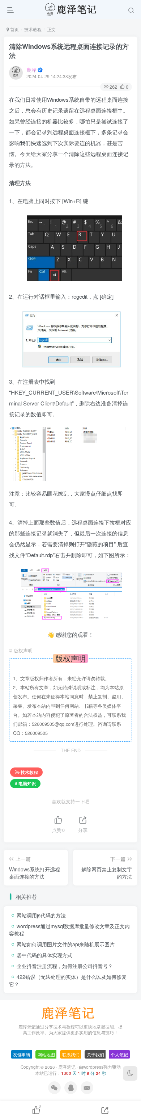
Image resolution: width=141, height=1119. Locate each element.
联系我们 (71, 1054)
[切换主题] (130, 1073)
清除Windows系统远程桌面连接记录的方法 (69, 51)
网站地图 (46, 1054)
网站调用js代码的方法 (41, 915)
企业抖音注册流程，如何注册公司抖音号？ (65, 965)
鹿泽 (31, 69)
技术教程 (33, 29)
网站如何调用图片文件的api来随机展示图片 (66, 944)
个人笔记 (119, 1054)
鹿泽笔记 (67, 1067)
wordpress (93, 1067)
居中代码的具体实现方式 (44, 955)
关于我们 (95, 1054)
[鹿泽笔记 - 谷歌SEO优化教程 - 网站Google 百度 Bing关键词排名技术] (70, 1012)
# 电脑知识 (25, 783)
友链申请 (21, 1054)
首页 (14, 29)
